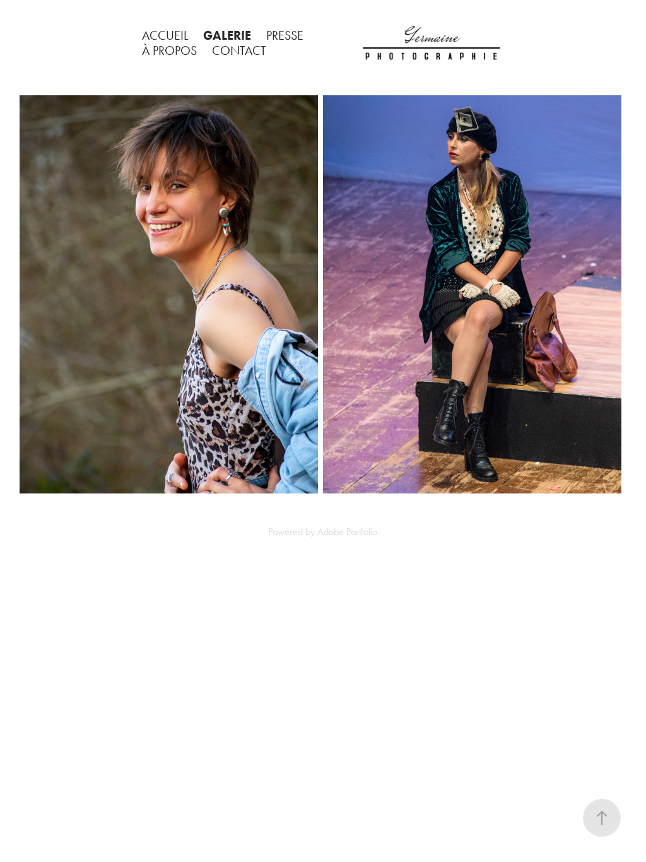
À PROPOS (169, 50)
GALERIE (227, 35)
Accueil (165, 35)
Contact (239, 50)
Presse (284, 35)
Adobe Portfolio (347, 532)
